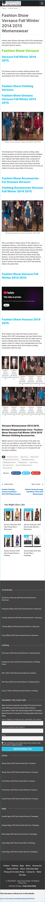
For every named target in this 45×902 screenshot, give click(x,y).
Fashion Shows (12, 869)
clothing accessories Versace (11, 459)
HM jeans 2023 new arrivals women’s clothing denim (21, 682)
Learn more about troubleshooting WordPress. (17, 898)
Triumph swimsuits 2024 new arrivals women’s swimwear (22, 618)
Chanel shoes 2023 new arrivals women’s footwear (20, 799)
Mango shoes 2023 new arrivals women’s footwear (20, 772)
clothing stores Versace (9, 462)
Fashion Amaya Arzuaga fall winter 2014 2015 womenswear (34, 491)
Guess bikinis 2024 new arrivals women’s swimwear (20, 635)
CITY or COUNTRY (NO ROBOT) (13, 727)
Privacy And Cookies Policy (14, 872)
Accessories (9, 510)
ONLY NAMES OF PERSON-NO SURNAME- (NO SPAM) (21, 720)
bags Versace (24, 456)
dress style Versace (8, 465)
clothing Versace (22, 462)
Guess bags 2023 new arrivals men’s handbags (18, 843)
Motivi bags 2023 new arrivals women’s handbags (19, 834)
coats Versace (34, 462)
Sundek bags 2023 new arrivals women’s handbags (20, 816)
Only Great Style (29, 886)
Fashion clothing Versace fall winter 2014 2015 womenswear (11, 491)
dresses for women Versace (24, 465)
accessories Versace (12, 456)
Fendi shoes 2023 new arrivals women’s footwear (19, 790)
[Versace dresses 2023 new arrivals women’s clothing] (12, 541)
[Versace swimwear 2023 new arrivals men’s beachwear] (12, 515)
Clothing (7, 536)
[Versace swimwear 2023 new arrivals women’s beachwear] (32, 515)
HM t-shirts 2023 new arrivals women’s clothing (19, 673)
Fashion (6, 866)
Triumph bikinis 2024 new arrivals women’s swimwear (21, 626)
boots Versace (35, 456)
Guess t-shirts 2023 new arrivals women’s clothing (20, 691)
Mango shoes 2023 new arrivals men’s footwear (19, 763)
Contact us (30, 872)
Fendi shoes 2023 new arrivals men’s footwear (18, 781)
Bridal (39, 872)
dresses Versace (7, 468)
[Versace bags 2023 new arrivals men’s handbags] (32, 541)
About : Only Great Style (29, 869)
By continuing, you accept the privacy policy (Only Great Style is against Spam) (21, 744)
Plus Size (22, 875)
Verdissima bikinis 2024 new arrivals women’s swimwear (21, 609)
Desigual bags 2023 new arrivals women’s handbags (20, 825)
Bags (26, 536)
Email (3, 735)
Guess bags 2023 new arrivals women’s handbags (19, 852)
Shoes (28, 866)
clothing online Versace (28, 459)
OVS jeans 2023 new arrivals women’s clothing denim (21, 653)
